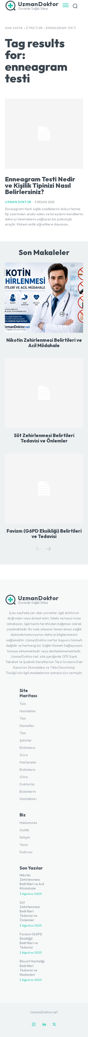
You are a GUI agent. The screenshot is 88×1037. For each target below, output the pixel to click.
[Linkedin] (44, 1024)
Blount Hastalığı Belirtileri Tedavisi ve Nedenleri (32, 968)
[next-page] (48, 548)
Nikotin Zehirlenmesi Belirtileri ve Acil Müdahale (44, 342)
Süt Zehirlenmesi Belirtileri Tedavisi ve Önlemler (44, 438)
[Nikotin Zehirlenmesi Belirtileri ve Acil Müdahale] (44, 298)
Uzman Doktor (18, 202)
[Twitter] (54, 1024)
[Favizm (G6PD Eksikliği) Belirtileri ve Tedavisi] (44, 488)
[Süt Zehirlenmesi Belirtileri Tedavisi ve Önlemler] (44, 393)
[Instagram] (34, 1024)
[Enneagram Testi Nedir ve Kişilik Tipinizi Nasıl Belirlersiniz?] (44, 133)
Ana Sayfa (14, 28)
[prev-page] (38, 548)
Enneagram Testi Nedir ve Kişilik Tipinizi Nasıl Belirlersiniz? (40, 185)
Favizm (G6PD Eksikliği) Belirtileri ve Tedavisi (44, 533)
